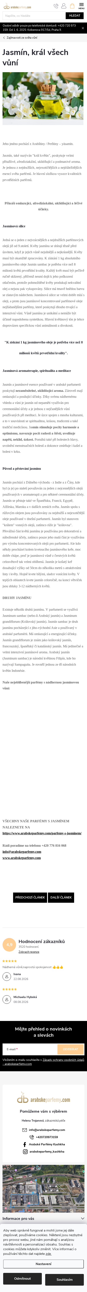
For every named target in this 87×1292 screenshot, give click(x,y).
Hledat (74, 16)
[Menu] (81, 5)
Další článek (61, 898)
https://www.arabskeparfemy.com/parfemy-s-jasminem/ (42, 833)
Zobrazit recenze (29, 952)
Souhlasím (65, 1279)
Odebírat (70, 1049)
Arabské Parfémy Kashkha (47, 1144)
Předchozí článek (30, 898)
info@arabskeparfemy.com (22, 851)
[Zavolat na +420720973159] (56, 6)
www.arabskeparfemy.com (22, 858)
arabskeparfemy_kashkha (47, 1152)
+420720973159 (47, 1137)
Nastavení (43, 1264)
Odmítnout (22, 1278)
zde (49, 1253)
